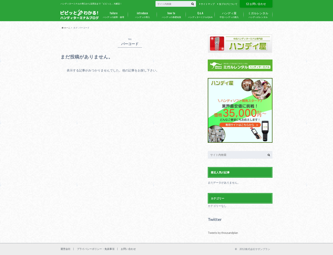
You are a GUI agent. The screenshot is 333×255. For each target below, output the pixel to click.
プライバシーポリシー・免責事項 (95, 248)
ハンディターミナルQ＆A (200, 14)
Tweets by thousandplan (223, 232)
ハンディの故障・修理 (113, 14)
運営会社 (66, 248)
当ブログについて (228, 4)
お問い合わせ (258, 3)
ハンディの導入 (142, 14)
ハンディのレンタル (258, 14)
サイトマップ (208, 4)
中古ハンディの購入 (229, 14)
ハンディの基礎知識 (171, 14)
